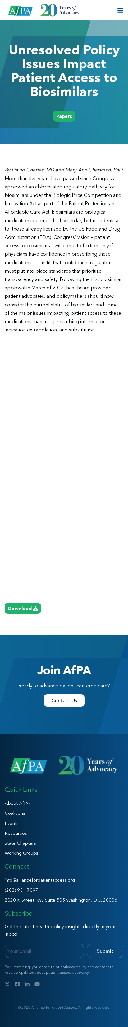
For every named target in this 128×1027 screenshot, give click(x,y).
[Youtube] (37, 984)
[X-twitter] (7, 984)
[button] (64, 116)
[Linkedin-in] (27, 984)
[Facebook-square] (17, 984)
